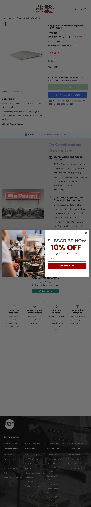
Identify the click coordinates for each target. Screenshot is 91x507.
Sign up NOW (67, 265)
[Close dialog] (86, 233)
